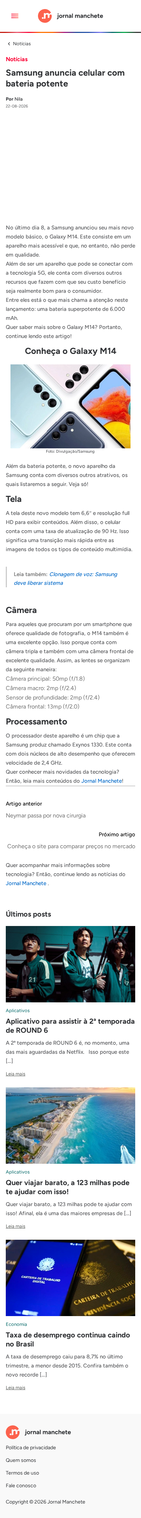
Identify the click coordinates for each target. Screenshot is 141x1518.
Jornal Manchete (101, 781)
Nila (14, 99)
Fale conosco (21, 1486)
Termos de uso (22, 1473)
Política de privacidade (31, 1448)
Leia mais (15, 1074)
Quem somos (21, 1460)
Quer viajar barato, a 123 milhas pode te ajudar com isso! (67, 1187)
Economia (16, 1324)
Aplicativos (18, 1010)
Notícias (22, 43)
